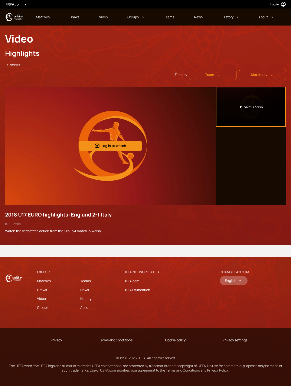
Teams (85, 281)
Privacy (56, 340)
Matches (44, 281)
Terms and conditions (116, 340)
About (85, 307)
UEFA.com (131, 281)
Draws (42, 290)
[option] (251, 107)
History (85, 298)
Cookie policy (175, 340)
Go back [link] (15, 64)
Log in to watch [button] (113, 145)
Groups (42, 307)
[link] (42, 17)
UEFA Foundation (137, 290)
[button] (136, 17)
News (84, 290)
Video (41, 298)
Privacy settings (234, 340)
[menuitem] (47, 17)
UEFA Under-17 (14, 17)
